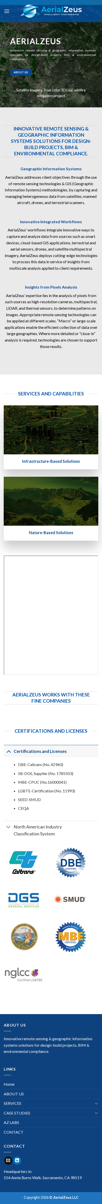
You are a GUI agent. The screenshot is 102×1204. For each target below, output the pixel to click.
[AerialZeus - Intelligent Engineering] (51, 11)
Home (9, 1084)
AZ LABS (11, 1122)
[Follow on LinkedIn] (17, 1161)
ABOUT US (14, 1093)
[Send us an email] (8, 1161)
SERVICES (12, 1103)
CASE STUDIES (17, 1113)
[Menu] (7, 11)
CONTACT (14, 1132)
